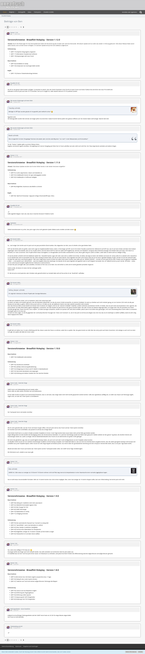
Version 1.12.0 (14, 32)
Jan (10, 261)
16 (21, 27)
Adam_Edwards (90, 259)
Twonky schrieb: (14, 108)
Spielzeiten (13, 223)
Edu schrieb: (13, 469)
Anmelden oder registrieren (129, 12)
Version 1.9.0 (13, 461)
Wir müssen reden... (15, 239)
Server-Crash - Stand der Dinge (18, 383)
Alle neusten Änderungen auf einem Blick (21, 100)
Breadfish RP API (15, 83)
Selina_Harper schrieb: (17, 290)
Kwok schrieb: (14, 135)
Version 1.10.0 (14, 341)
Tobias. (128, 261)
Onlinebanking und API (16, 626)
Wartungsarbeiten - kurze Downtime (20, 609)
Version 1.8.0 (13, 543)
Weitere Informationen (131, 652)
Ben (11, 34)
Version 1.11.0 (14, 155)
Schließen (140, 652)
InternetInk (29, 261)
